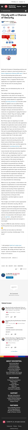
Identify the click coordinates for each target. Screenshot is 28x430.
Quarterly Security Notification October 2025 (16, 321)
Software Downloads (14, 400)
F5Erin (7, 323)
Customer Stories (14, 384)
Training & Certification (14, 389)
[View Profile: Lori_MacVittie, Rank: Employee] (3, 275)
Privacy (19, 426)
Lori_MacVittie (9, 273)
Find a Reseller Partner (14, 407)
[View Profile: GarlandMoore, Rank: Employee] (3, 339)
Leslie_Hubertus (9, 310)
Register (19, 6)
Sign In (24, 6)
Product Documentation (14, 380)
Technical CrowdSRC (14, 368)
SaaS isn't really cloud (15, 245)
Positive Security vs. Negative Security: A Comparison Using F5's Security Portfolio (16, 338)
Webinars (14, 386)
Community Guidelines (14, 369)
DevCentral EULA (14, 371)
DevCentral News (14, 363)
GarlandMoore (9, 340)
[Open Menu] (26, 11)
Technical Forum (14, 365)
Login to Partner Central (14, 412)
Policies (15, 426)
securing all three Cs (11, 101)
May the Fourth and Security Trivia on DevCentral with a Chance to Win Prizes (16, 308)
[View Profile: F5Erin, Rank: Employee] (3, 321)
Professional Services (14, 397)
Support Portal (14, 401)
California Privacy (14, 428)
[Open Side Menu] (2, 6)
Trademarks (9, 426)
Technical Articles (6, 10)
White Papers (14, 381)
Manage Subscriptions (14, 395)
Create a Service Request (14, 398)
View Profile (9, 277)
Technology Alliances (14, 409)
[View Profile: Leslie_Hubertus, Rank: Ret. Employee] (3, 308)
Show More (14, 351)
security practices (14, 146)
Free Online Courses (14, 387)
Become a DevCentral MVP (14, 374)
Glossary (14, 383)
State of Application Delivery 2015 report (12, 73)
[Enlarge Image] (14, 44)
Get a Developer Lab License (14, 372)
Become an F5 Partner (14, 410)
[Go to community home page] (10, 6)
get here (8, 217)
